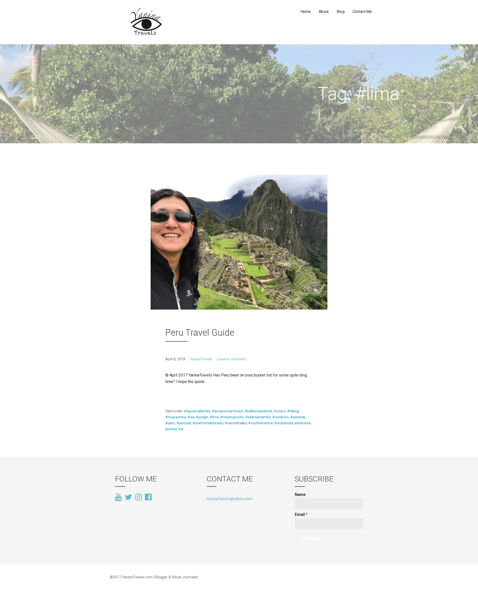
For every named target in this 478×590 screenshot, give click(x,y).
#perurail (184, 423)
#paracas (297, 417)
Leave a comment (231, 359)
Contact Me (362, 11)
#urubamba (283, 423)
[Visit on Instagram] (138, 497)
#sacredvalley (236, 423)
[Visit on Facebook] (148, 497)
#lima (214, 417)
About (324, 11)
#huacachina (175, 417)
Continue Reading (184, 393)
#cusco (280, 411)
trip (180, 429)
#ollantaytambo (258, 417)
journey (171, 429)
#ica (190, 417)
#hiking (293, 411)
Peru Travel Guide (199, 332)
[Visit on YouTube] (118, 497)
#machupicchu (232, 417)
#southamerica (260, 423)
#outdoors (280, 417)
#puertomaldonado (207, 423)
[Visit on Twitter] (128, 497)
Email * (301, 514)
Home (305, 11)
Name (300, 494)
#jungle (202, 417)
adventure (303, 423)
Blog (340, 11)
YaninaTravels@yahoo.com (229, 498)
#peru (170, 423)
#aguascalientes (197, 411)
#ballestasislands (258, 411)
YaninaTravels (201, 359)
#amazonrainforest (227, 411)
